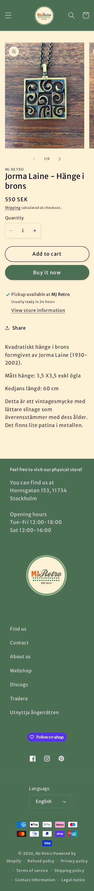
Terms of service (32, 870)
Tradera (19, 699)
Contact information (35, 880)
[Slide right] (59, 158)
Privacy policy (74, 861)
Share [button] (19, 328)
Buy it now (47, 272)
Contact (19, 643)
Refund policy (41, 861)
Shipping (13, 208)
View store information (38, 310)
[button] (8, 15)
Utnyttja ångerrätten (34, 712)
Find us (18, 629)
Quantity (14, 218)
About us (20, 657)
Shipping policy (69, 870)
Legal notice (73, 880)
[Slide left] (34, 158)
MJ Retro (44, 853)
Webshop (21, 671)
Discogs (19, 684)
